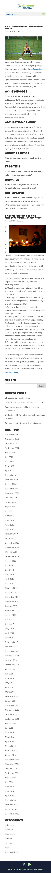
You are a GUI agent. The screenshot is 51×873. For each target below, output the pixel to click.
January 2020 (10, 484)
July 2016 (9, 674)
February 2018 (11, 588)
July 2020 (9, 457)
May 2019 (9, 520)
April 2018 (9, 579)
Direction (20, 31)
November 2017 (12, 601)
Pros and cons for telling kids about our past (23, 423)
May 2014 (9, 791)
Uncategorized (11, 852)
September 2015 (12, 719)
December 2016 (12, 651)
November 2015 (12, 710)
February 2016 (11, 696)
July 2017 (9, 619)
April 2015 (9, 741)
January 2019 (10, 538)
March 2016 (10, 692)
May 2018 (9, 574)
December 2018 (12, 543)
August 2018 (10, 561)
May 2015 (9, 737)
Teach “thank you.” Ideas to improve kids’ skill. (24, 402)
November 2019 (12, 493)
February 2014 (11, 804)
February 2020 (11, 479)
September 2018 (12, 556)
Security (8, 843)
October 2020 (11, 443)
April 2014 (9, 795)
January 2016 (10, 701)
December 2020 (12, 434)
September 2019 (12, 502)
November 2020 (12, 439)
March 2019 (10, 529)
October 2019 (11, 497)
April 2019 (9, 525)
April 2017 (9, 633)
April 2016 (9, 687)
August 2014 (10, 777)
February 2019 (11, 534)
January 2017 (10, 646)
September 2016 (12, 664)
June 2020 (9, 461)
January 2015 (10, 755)
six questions (37, 69)
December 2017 (12, 597)
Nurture (8, 838)
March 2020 (10, 475)
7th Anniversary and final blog (17, 398)
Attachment (10, 825)
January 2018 (10, 592)
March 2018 (10, 583)
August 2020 (10, 452)
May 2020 (9, 466)
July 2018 (9, 565)
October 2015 (11, 714)
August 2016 (10, 669)
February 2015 (11, 750)
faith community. (12, 372)
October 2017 (11, 606)
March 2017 (10, 637)
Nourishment (10, 834)
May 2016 (9, 682)
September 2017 (12, 610)
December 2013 (12, 814)
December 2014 (12, 759)
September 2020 (12, 448)
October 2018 (11, 552)
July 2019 (9, 511)
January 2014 (10, 809)
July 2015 (9, 728)
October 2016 (11, 660)
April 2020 (9, 470)
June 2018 (9, 570)
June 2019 (9, 515)
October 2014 (11, 768)
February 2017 (11, 642)
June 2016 (9, 678)
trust (7, 847)
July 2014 (9, 782)
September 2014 (12, 773)
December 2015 (12, 705)
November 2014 (12, 764)
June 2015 (9, 732)
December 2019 (12, 488)
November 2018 (12, 547)
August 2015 (10, 723)
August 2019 (10, 506)
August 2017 (10, 615)
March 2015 (10, 746)
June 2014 (9, 786)
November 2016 (12, 655)
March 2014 (10, 800)
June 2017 (9, 624)
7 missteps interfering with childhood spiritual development (23, 217)
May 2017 (9, 628)
